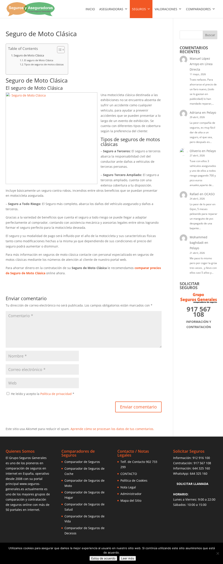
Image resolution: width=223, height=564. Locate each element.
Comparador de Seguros (82, 462)
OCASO (209, 194)
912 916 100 (201, 458)
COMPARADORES (198, 9)
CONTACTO (128, 474)
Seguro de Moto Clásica (29, 55)
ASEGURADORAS (111, 9)
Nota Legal (128, 487)
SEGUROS (139, 9)
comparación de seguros (24, 468)
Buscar (210, 35)
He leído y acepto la (42, 394)
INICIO (90, 9)
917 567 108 (202, 463)
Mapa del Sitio (130, 500)
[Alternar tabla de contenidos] (59, 49)
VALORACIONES (166, 9)
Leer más (127, 558)
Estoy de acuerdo (103, 558)
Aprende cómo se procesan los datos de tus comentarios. (112, 429)
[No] (217, 553)
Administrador (131, 494)
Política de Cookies (133, 480)
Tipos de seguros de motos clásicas (44, 64)
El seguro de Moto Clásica (38, 60)
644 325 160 (201, 468)
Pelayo (211, 112)
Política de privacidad (56, 394)
